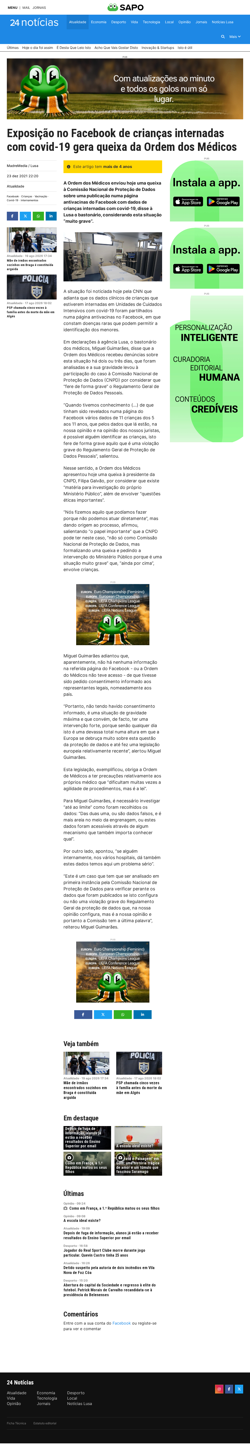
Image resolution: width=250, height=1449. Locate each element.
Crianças (26, 196)
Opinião (68, 1203)
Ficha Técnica (16, 1423)
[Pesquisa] (223, 36)
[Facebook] (229, 1389)
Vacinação (41, 196)
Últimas (73, 1194)
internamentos (29, 200)
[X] (239, 1389)
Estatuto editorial (44, 1423)
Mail (26, 7)
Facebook (13, 196)
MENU (12, 7)
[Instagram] (219, 1389)
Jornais (39, 7)
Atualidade (15, 186)
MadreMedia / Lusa (22, 166)
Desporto (70, 1246)
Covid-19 (12, 200)
